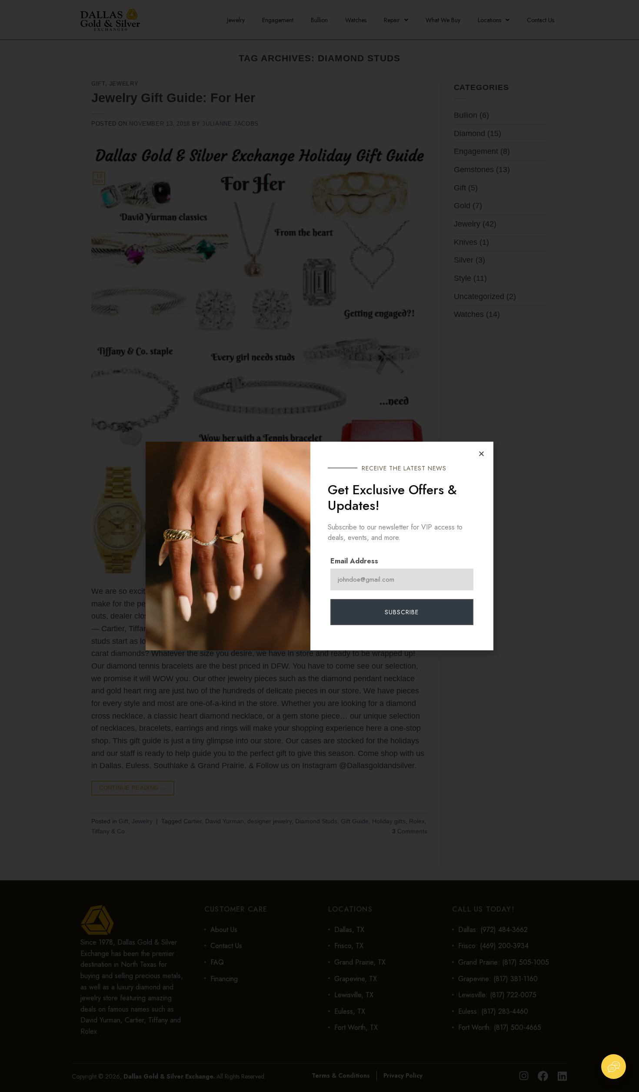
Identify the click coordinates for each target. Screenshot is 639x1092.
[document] (319, 546)
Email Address (354, 561)
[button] (481, 453)
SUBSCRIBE (402, 612)
